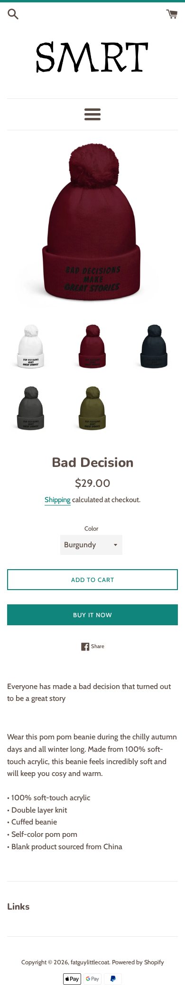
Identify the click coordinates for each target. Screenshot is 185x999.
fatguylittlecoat (90, 962)
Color (91, 528)
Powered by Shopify (138, 962)
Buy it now (92, 615)
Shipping (58, 499)
